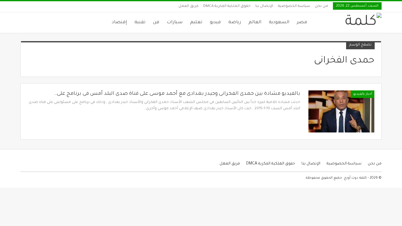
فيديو (215, 22)
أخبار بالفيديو (362, 94)
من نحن (321, 6)
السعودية (279, 22)
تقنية (139, 22)
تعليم (196, 22)
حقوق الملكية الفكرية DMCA (227, 6)
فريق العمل (188, 6)
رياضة (234, 22)
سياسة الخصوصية (294, 6)
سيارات (174, 22)
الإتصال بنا (264, 6)
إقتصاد (119, 22)
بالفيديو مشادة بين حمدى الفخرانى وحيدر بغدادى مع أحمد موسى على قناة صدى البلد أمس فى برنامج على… (177, 94)
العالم (254, 22)
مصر (302, 22)
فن (156, 22)
